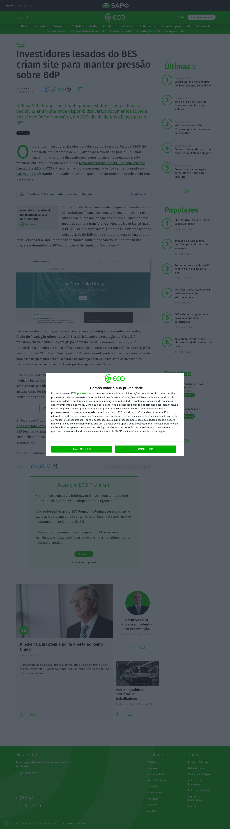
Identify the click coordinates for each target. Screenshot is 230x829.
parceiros (82, 393)
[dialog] (115, 414)
